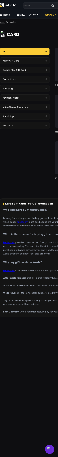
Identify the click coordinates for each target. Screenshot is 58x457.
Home (6, 14)
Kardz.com (22, 221)
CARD (51, 14)
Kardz (2, 22)
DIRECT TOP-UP (27, 14)
